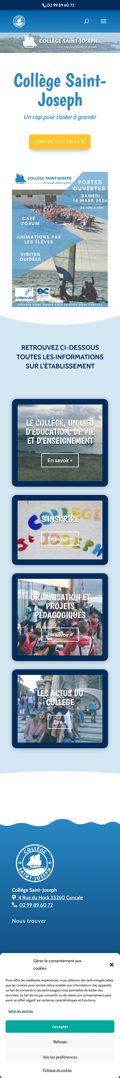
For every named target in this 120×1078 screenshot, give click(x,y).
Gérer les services (20, 1011)
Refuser (60, 1041)
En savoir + (60, 460)
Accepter (60, 1026)
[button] (111, 965)
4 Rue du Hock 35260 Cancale (49, 897)
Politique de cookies (57, 1070)
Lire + (60, 721)
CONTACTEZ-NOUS (57, 141)
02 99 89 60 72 (36, 905)
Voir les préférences (60, 1057)
